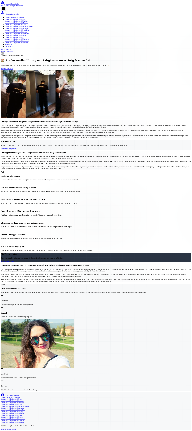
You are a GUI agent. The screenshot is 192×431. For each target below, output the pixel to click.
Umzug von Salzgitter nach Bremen (16, 37)
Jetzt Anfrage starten (7, 261)
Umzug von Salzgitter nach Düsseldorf (17, 30)
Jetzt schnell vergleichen (8, 149)
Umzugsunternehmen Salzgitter (15, 17)
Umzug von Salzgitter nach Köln (15, 25)
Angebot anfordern (17, 6)
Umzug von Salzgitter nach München (16, 23)
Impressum (8, 44)
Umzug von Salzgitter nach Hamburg (16, 21)
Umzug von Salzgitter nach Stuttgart (16, 28)
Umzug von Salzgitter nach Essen (15, 35)
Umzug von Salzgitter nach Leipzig (16, 32)
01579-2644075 (6, 6)
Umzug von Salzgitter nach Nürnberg (16, 41)
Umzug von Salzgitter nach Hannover (17, 39)
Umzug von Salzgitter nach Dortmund (17, 34)
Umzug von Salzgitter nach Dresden (16, 43)
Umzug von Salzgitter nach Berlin (15, 19)
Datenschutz (9, 46)
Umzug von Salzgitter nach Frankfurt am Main (19, 26)
